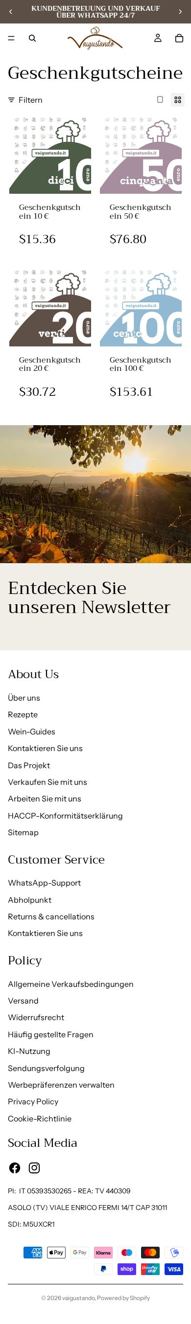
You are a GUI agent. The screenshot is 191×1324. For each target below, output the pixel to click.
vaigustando (78, 1297)
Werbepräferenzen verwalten (61, 1085)
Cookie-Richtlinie (40, 1118)
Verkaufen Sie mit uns (47, 782)
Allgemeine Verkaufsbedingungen (71, 984)
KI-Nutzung (29, 1051)
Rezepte (23, 714)
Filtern (31, 100)
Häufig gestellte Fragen (51, 1034)
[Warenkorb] (179, 38)
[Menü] (11, 38)
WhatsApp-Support (44, 883)
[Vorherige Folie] (11, 12)
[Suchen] (32, 38)
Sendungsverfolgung (46, 1068)
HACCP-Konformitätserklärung (65, 816)
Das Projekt (29, 765)
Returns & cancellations (51, 916)
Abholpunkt (29, 900)
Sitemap (23, 832)
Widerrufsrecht (36, 1017)
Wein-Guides (31, 731)
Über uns (24, 698)
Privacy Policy (33, 1101)
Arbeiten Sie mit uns (44, 798)
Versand (23, 1000)
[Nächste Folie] (180, 12)
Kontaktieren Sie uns (45, 748)
